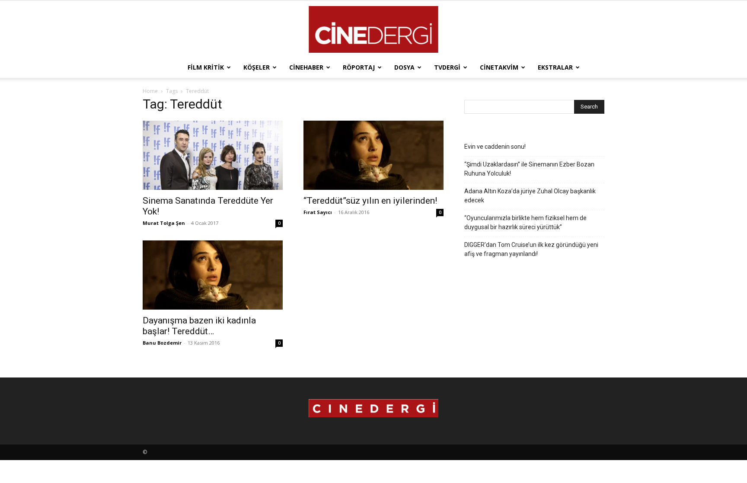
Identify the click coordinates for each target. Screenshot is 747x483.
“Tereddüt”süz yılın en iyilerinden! (370, 200)
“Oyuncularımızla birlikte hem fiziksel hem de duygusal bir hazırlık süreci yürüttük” (525, 222)
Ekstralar (555, 67)
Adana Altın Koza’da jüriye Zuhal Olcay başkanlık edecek (530, 196)
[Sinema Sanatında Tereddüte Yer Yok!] (213, 155)
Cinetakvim (499, 67)
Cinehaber (306, 67)
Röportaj (359, 67)
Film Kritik (206, 67)
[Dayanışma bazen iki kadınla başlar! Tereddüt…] (213, 275)
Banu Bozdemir (162, 342)
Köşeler (256, 67)
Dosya (404, 67)
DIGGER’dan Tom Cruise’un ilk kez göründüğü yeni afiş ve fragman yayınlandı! (531, 249)
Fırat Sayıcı (317, 212)
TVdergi (447, 67)
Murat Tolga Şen (164, 223)
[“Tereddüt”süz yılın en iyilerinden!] (373, 155)
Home (150, 91)
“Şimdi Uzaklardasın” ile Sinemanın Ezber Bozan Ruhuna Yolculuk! (529, 169)
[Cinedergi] (373, 29)
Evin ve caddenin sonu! (495, 146)
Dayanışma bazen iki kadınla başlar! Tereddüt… (199, 325)
